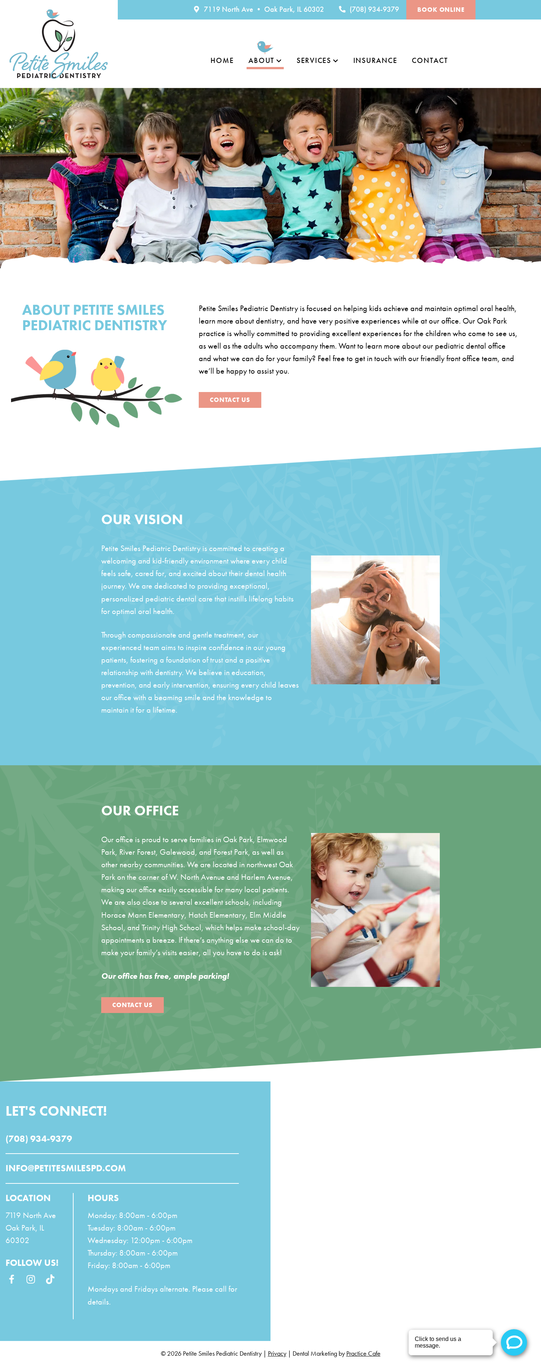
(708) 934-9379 (373, 9)
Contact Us (230, 400)
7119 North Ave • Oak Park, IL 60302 (263, 9)
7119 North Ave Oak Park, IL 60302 (31, 1228)
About (261, 60)
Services (314, 60)
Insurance (375, 60)
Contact (430, 60)
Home (222, 60)
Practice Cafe (363, 1353)
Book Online (440, 10)
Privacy (277, 1353)
